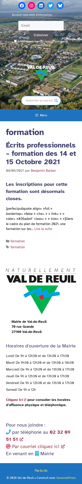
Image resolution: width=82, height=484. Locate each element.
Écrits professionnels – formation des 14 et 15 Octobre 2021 (41, 153)
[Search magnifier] (56, 100)
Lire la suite (43, 229)
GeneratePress (66, 478)
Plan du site (41, 470)
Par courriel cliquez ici (35, 446)
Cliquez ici (14, 400)
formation (18, 241)
